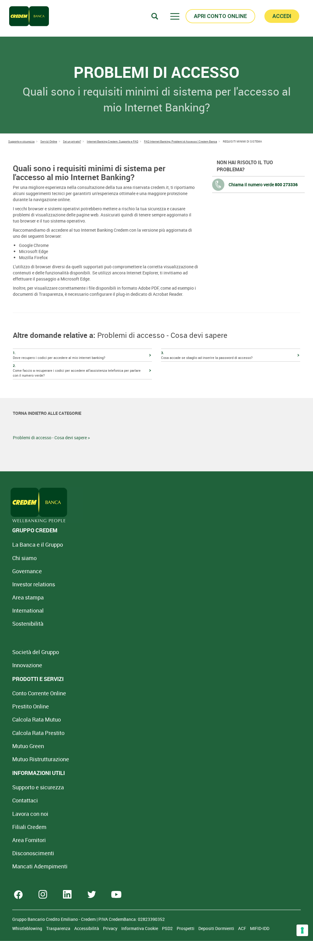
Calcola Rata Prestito (38, 733)
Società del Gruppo (35, 652)
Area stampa (28, 597)
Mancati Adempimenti (40, 866)
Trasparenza (58, 928)
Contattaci (25, 800)
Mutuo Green (28, 746)
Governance (27, 571)
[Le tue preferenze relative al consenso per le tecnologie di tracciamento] (302, 930)
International (28, 610)
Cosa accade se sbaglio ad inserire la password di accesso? (206, 355)
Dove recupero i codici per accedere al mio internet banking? (59, 355)
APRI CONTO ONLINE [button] (220, 16)
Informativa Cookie (140, 928)
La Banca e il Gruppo (37, 544)
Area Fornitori (29, 840)
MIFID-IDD (259, 928)
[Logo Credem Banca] (29, 16)
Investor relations (33, 584)
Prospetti (186, 928)
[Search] (154, 16)
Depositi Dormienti (216, 928)
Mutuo (40, 759)
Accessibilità (87, 928)
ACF (242, 928)
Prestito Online (30, 706)
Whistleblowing (27, 928)
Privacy (110, 928)
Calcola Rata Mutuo (36, 719)
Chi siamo (24, 558)
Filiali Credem (29, 827)
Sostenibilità (27, 623)
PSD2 (168, 928)
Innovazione (27, 665)
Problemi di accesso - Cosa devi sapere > (51, 437)
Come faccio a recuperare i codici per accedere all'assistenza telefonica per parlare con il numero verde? (77, 370)
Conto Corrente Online (39, 693)
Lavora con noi (30, 813)
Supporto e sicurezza (38, 787)
